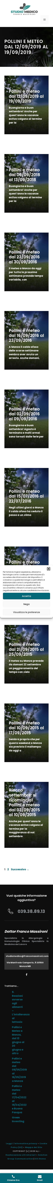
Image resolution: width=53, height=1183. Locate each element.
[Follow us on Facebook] (26, 974)
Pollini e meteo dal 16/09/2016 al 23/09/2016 (26, 335)
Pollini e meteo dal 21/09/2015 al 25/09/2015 (26, 649)
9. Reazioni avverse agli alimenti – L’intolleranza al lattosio (21, 1007)
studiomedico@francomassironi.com (27, 956)
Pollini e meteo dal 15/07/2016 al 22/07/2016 (26, 496)
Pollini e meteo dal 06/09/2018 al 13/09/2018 (24, 175)
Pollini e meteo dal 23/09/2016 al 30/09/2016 (24, 257)
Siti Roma (40, 1158)
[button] (48, 568)
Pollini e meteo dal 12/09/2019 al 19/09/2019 (26, 96)
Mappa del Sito (33, 1147)
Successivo (20, 869)
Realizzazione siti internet (21, 1155)
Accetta (26, 596)
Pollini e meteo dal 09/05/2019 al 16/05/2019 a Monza (19, 1070)
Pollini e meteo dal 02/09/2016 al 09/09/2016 (24, 414)
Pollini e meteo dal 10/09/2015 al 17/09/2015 (26, 728)
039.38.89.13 (31, 911)
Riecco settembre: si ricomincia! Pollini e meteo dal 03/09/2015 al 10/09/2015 (24, 802)
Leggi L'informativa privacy (21, 1143)
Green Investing (18, 1119)
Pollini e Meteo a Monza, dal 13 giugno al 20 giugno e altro (18, 1040)
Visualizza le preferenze (26, 612)
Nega (26, 604)
